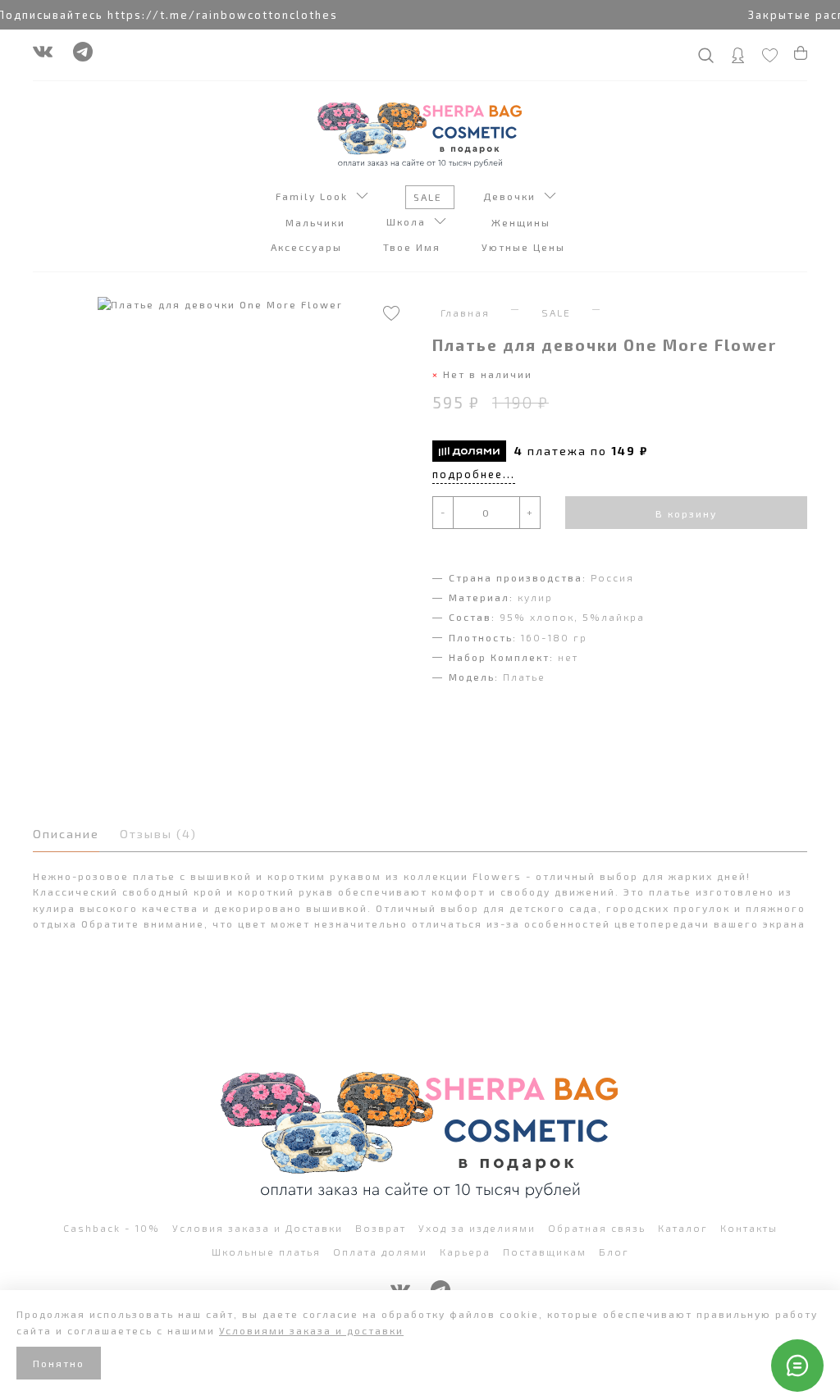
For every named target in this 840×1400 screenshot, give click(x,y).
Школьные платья (266, 1251)
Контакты (749, 1228)
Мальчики (317, 222)
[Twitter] (83, 56)
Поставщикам (545, 1251)
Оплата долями (380, 1251)
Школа (410, 221)
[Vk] (42, 56)
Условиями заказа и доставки (311, 1330)
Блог (614, 1251)
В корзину (686, 513)
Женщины (523, 222)
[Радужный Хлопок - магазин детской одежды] (420, 133)
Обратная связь (597, 1228)
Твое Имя (414, 247)
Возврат (380, 1228)
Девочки (513, 196)
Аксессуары (308, 247)
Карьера (465, 1251)
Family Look (316, 196)
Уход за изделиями (477, 1228)
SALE (429, 197)
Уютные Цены (525, 247)
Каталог (683, 1228)
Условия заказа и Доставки (257, 1228)
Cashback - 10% (111, 1228)
